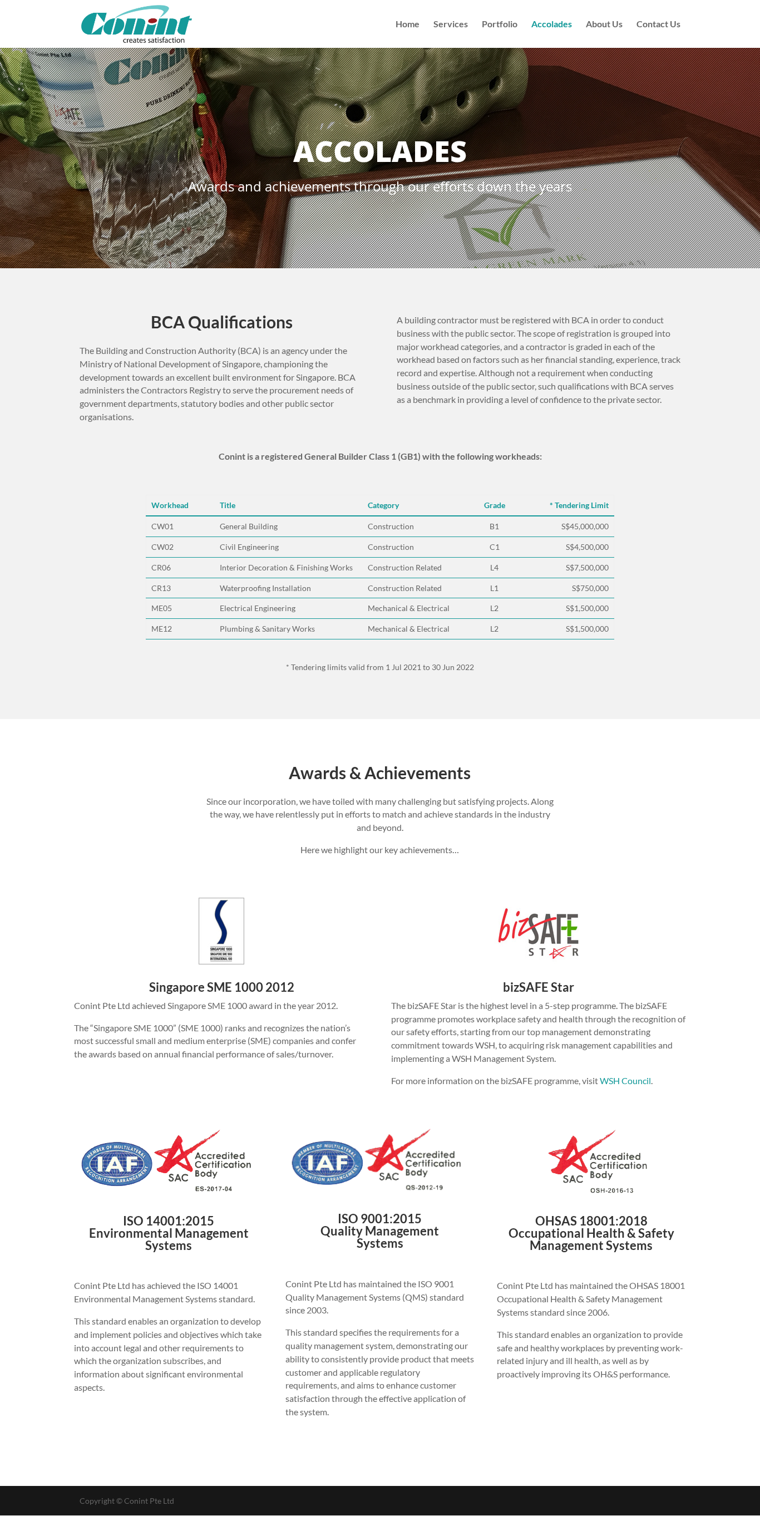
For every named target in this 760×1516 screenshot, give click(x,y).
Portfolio (499, 24)
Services (450, 24)
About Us (604, 24)
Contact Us (658, 24)
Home (408, 24)
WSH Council (625, 1080)
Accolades (551, 24)
